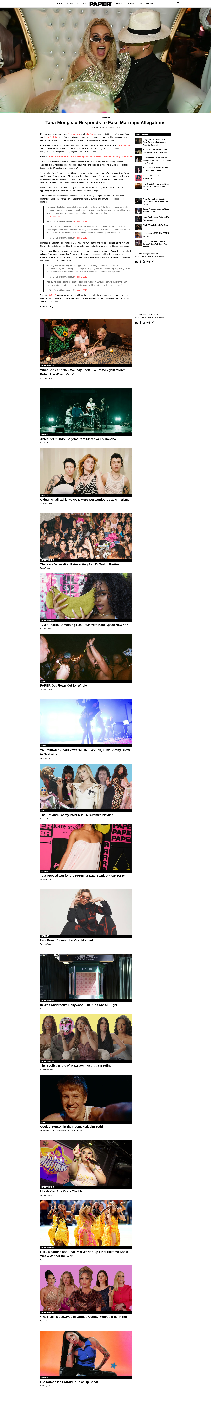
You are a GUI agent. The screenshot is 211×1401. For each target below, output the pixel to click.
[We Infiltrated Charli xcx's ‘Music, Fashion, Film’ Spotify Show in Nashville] (86, 721)
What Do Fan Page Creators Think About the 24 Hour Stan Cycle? (155, 201)
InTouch (52, 295)
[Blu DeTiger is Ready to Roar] (138, 227)
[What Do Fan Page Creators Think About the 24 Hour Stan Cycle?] (138, 201)
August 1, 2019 (80, 221)
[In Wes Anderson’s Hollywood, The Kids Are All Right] (86, 976)
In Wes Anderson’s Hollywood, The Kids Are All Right (78, 1005)
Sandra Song (99, 127)
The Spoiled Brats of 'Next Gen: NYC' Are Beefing (75, 1065)
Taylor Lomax (47, 378)
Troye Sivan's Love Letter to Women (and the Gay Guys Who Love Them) (157, 160)
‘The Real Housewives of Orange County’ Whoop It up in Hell (84, 1316)
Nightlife (120, 4)
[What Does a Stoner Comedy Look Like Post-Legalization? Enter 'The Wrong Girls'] (86, 341)
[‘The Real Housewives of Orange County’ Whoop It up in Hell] (86, 1288)
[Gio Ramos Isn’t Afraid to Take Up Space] (86, 1353)
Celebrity (81, 4)
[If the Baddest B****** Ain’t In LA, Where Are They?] (138, 169)
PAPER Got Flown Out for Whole (63, 685)
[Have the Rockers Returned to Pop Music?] (138, 219)
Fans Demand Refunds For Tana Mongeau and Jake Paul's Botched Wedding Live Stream (90, 157)
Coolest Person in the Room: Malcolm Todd (71, 1126)
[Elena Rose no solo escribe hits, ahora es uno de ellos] (138, 151)
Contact (144, 256)
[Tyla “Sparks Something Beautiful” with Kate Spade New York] (86, 596)
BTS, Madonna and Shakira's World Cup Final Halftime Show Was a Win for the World (84, 1254)
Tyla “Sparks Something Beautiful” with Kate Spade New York (84, 625)
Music (59, 4)
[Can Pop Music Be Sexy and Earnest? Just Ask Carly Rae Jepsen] (138, 243)
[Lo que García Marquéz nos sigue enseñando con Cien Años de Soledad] (138, 141)
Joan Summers (47, 1070)
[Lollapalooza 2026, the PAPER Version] (138, 235)
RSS (149, 256)
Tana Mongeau (74, 134)
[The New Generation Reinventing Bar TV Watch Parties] (86, 536)
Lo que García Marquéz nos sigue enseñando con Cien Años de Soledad (155, 142)
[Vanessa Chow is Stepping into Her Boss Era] (138, 178)
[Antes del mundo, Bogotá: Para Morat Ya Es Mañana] (86, 410)
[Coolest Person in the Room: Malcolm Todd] (86, 1098)
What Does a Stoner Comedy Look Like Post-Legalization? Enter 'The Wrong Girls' (82, 372)
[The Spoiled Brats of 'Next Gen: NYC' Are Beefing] (86, 1037)
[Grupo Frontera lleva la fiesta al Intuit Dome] (138, 211)
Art (140, 4)
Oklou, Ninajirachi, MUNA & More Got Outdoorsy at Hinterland (85, 499)
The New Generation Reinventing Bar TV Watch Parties (79, 564)
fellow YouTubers (51, 137)
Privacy (155, 256)
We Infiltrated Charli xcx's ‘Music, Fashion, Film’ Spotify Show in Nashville (85, 752)
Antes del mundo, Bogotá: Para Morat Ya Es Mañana (78, 439)
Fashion (69, 4)
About (137, 256)
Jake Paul (89, 134)
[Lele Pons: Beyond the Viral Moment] (86, 912)
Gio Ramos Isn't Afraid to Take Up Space (69, 1382)
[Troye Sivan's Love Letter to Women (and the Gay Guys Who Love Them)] (138, 159)
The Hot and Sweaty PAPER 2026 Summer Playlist (76, 815)
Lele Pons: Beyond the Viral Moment (66, 940)
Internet (132, 4)
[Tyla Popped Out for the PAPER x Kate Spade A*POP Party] (86, 847)
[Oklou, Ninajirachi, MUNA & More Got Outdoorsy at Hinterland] (86, 471)
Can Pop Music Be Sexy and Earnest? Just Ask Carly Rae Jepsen (155, 244)
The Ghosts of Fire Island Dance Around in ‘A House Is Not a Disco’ (156, 186)
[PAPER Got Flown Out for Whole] (86, 657)
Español (150, 4)
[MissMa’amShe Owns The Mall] (86, 1163)
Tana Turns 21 (124, 145)
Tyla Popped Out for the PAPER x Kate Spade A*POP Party (82, 875)
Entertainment (47, 366)
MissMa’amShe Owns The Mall (62, 1191)
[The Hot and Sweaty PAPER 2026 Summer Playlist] (86, 786)
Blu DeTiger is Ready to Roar (155, 225)
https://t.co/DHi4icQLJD (57, 216)
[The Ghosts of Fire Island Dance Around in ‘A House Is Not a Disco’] (138, 186)
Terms (161, 256)
